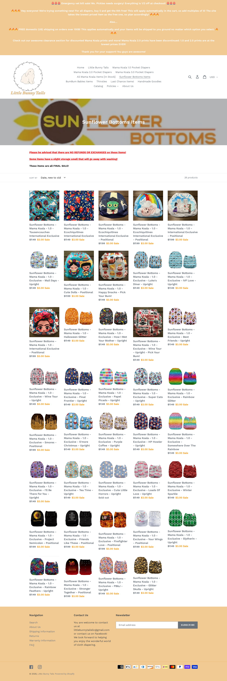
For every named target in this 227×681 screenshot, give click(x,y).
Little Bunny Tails (46, 674)
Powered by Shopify (64, 674)
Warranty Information (42, 640)
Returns (34, 636)
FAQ (31, 645)
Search (33, 622)
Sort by (33, 178)
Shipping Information (42, 631)
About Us (34, 627)
